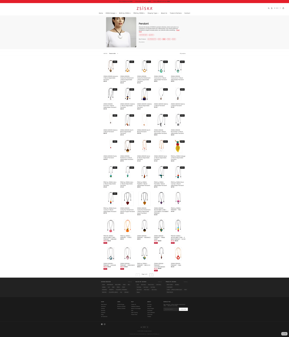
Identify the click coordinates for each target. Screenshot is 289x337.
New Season (104, 304)
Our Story (149, 304)
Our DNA (149, 306)
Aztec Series (154, 289)
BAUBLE (177, 284)
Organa (138, 292)
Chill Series (158, 284)
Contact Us (133, 304)
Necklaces (103, 306)
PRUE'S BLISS (170, 292)
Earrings (103, 308)
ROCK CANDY (170, 284)
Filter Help (144, 35)
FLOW (103, 284)
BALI (129, 284)
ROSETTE (111, 289)
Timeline (149, 316)
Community (149, 314)
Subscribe (183, 309)
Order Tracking (134, 312)
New (159, 39)
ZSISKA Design (106, 281)
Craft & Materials (151, 312)
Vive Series (146, 287)
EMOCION (104, 292)
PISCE (123, 287)
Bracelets (103, 310)
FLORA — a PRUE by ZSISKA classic (174, 289)
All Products (152, 39)
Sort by (105, 53)
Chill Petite (139, 287)
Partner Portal (134, 314)
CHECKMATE (169, 287)
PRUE (168, 39)
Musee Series (151, 284)
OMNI (113, 287)
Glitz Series (143, 284)
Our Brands (149, 310)
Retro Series (146, 289)
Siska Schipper (150, 308)
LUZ (109, 287)
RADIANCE (104, 289)
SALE (164, 39)
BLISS (173, 39)
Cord (138, 284)
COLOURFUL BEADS (113, 292)
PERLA (118, 287)
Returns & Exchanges (136, 308)
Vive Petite (153, 287)
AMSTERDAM (110, 284)
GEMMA (104, 287)
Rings (102, 314)
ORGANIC (126, 292)
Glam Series (139, 289)
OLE (121, 292)
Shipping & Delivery (135, 306)
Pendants (103, 312)
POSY (185, 289)
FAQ (132, 310)
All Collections (104, 316)
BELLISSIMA (118, 284)
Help (152, 35)
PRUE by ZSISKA (171, 281)
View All (130, 281)
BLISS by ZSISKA (141, 281)
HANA (124, 284)
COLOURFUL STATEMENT (121, 289)
